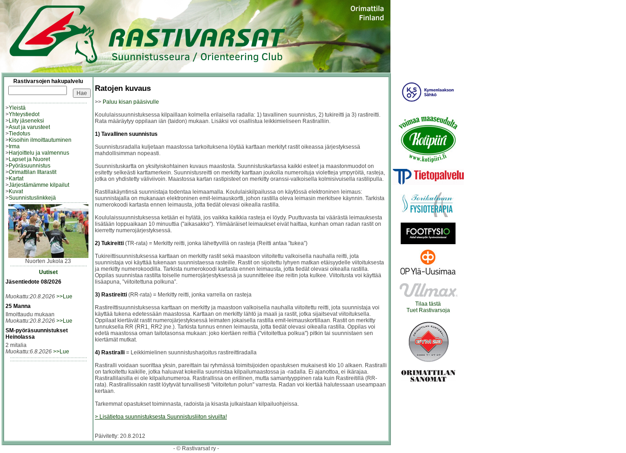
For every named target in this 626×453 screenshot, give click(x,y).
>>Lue (64, 296)
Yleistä (17, 108)
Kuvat (16, 191)
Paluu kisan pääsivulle (131, 102)
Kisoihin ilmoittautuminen (40, 140)
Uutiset (48, 272)
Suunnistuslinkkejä (32, 198)
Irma (14, 146)
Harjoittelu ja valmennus (39, 153)
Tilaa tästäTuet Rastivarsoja (428, 307)
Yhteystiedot (24, 114)
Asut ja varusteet (29, 127)
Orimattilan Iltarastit (32, 172)
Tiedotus (19, 133)
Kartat (16, 178)
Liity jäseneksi (26, 120)
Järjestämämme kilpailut (39, 185)
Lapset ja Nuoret (29, 159)
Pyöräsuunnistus (29, 165)
